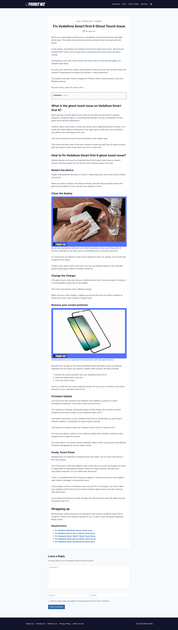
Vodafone (98, 21)
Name (52, 595)
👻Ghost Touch (87, 21)
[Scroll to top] (173, 619)
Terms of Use (78, 624)
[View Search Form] (151, 4)
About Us (30, 624)
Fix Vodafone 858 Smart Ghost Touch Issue (73, 530)
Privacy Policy (65, 624)
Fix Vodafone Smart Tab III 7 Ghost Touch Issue (75, 536)
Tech (124, 4)
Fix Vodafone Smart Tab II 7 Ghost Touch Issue (75, 533)
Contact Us (40, 624)
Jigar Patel (91, 31)
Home (78, 21)
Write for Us (52, 624)
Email (94, 595)
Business (116, 4)
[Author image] (84, 31)
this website (61, 460)
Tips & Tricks (133, 4)
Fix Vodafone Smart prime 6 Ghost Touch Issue (75, 539)
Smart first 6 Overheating (86, 52)
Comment (54, 567)
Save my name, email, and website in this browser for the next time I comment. (79, 601)
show (65, 95)
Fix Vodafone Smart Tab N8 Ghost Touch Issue (75, 542)
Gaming (144, 4)
